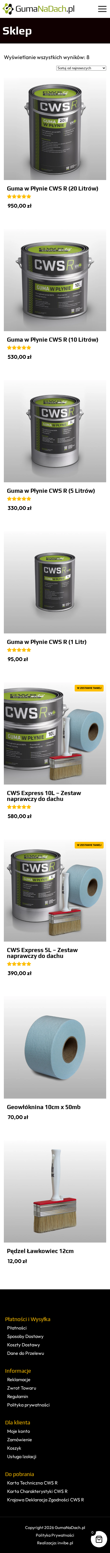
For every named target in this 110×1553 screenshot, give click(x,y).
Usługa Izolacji (21, 1456)
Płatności (17, 1328)
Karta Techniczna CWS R (32, 1483)
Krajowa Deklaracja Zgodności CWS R (45, 1500)
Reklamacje (18, 1379)
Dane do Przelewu (25, 1353)
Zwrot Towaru (21, 1388)
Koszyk (14, 1448)
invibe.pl (65, 1542)
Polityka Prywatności (55, 1535)
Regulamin (17, 1396)
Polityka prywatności (28, 1405)
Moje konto (18, 1431)
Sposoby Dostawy (25, 1336)
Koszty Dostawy (23, 1345)
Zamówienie (19, 1440)
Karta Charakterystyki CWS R (37, 1491)
